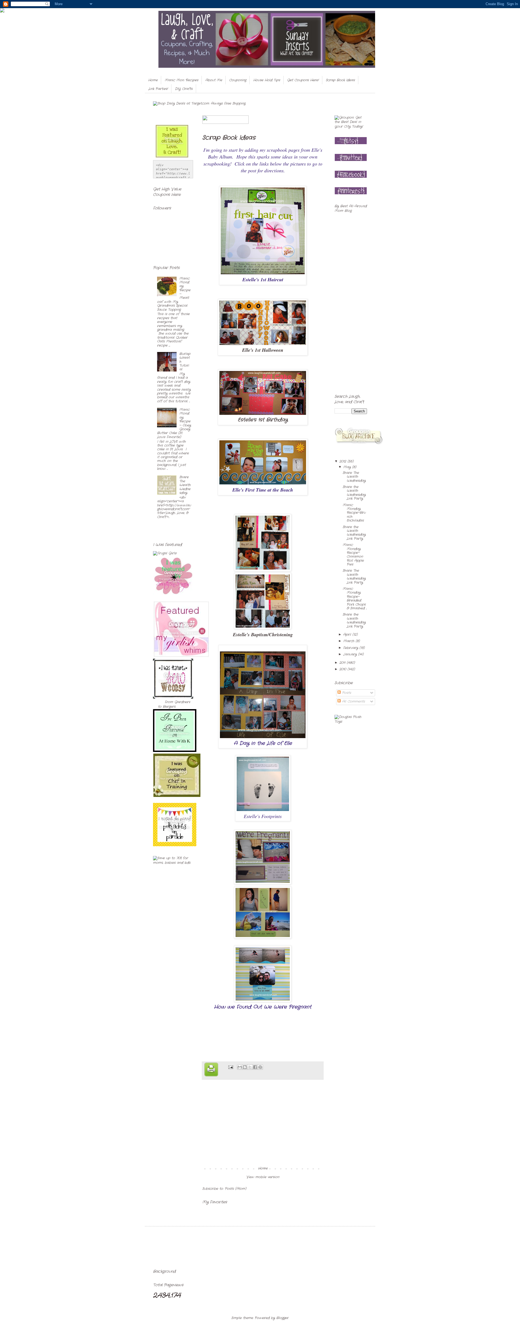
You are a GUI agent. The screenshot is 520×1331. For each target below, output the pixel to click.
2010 (343, 669)
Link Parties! (158, 88)
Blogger (282, 1318)
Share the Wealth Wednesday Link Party (354, 492)
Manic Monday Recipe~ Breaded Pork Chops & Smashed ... (355, 598)
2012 (343, 461)
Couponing (237, 80)
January (350, 654)
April (347, 634)
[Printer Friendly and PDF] (211, 1070)
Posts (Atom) (235, 1188)
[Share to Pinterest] (260, 1067)
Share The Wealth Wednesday (185, 485)
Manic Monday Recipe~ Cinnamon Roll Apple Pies (353, 554)
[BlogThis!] (245, 1067)
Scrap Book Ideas (340, 80)
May (347, 467)
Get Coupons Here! (303, 80)
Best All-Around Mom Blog (350, 208)
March (349, 641)
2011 (343, 662)
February (351, 647)
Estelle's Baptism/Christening (263, 634)
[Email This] (239, 1067)
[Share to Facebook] (255, 1067)
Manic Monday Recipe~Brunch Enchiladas (354, 513)
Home (153, 80)
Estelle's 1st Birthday (263, 419)
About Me (213, 80)
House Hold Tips (266, 80)
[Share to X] (250, 1067)
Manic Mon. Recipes (181, 80)
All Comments (353, 701)
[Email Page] (230, 1067)
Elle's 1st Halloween (262, 350)
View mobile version (262, 1177)
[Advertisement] (262, 1126)
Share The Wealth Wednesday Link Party (354, 576)
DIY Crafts (184, 88)
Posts (346, 692)
